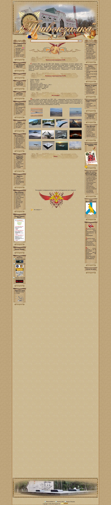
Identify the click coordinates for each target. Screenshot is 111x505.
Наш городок (19, 95)
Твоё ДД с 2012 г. (20, 49)
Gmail (17, 208)
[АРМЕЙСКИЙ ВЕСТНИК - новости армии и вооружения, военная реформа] (19, 264)
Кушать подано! (90, 67)
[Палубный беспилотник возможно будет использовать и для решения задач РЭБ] (61, 139)
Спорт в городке (20, 137)
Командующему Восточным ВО (90, 92)
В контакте (18, 196)
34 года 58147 (19, 124)
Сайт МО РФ (89, 181)
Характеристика (90, 127)
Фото (17, 106)
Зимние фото (19, 143)
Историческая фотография (90, 47)
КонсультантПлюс (91, 182)
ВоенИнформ (89, 191)
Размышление (19, 166)
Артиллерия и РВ (90, 106)
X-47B (87, 102)
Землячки (18, 206)
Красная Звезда (90, 187)
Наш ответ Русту (90, 118)
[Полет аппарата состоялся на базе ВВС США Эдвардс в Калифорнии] (56, 117)
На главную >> (38, 209)
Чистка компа (19, 51)
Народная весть (90, 135)
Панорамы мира (20, 147)
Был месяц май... (20, 110)
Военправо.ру (89, 186)
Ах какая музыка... (91, 177)
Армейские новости (91, 178)
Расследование (20, 181)
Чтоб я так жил (20, 159)
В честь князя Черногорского (90, 50)
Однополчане (19, 201)
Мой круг (18, 204)
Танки (87, 107)
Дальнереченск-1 (20, 139)
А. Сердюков (19, 161)
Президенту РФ (90, 86)
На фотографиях (90, 130)
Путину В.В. (89, 88)
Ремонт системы (20, 54)
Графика (18, 53)
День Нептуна (19, 142)
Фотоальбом (19, 112)
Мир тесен (18, 200)
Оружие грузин (19, 163)
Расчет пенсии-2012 (91, 175)
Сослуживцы (89, 190)
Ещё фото (89, 131)
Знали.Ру (18, 205)
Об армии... (19, 127)
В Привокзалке (19, 178)
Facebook (18, 198)
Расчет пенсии (19, 56)
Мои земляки (19, 202)
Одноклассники (20, 193)
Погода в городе (90, 134)
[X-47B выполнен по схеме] (35, 128)
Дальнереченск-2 (20, 141)
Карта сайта (19, 85)
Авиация (88, 104)
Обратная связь (20, 292)
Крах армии (19, 126)
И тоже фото (89, 132)
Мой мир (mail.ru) (20, 194)
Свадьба (18, 165)
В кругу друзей (20, 197)
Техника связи (90, 192)
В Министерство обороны (90, 90)
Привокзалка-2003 (20, 123)
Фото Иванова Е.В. (21, 107)
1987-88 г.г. (18, 113)
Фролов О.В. (19, 108)
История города (90, 128)
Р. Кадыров (19, 162)
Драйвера (18, 52)
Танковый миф (90, 117)
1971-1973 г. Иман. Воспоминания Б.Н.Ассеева (91, 53)
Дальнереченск (20, 138)
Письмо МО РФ (20, 182)
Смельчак (18, 180)
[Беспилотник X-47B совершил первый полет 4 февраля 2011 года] (36, 117)
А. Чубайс (18, 167)
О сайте (18, 293)
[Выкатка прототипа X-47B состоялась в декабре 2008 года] (75, 139)
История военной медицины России (91, 56)
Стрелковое (89, 103)
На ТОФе (18, 177)
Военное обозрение (91, 188)
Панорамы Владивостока (19, 145)
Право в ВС (89, 185)
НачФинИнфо (89, 183)
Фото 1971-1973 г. (90, 58)
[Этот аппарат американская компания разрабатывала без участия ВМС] (48, 150)
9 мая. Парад (19, 111)
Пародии (18, 183)
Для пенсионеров (90, 179)
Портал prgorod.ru (90, 136)
